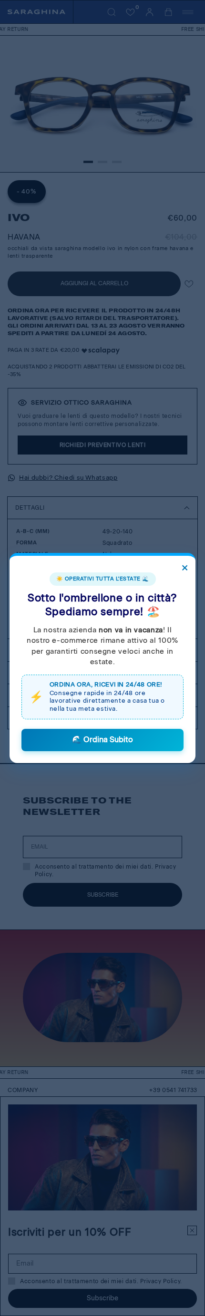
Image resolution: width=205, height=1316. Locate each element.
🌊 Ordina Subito (102, 739)
